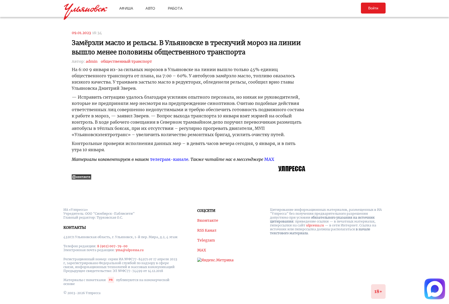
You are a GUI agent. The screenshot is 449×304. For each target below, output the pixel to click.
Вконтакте (207, 220)
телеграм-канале (169, 159)
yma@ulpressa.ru (130, 250)
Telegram (206, 240)
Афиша (126, 8)
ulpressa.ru (315, 225)
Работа (175, 8)
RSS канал (206, 230)
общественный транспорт (126, 61)
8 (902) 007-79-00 (112, 246)
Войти (373, 8)
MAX (269, 159)
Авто (150, 8)
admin (91, 61)
